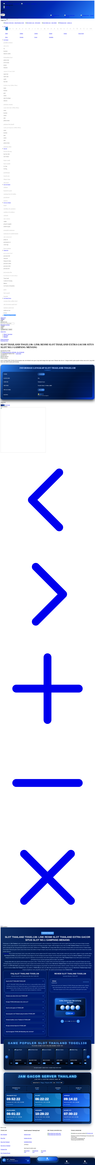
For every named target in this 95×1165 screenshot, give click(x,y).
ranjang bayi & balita (10, 194)
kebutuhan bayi (8, 57)
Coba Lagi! (70, 1013)
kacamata (5, 51)
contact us (69, 22)
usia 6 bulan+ (6, 156)
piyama (5, 65)
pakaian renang (8, 104)
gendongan (7, 172)
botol (5, 205)
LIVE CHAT (85, 1163)
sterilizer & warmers (10, 208)
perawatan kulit (7, 255)
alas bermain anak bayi (10, 304)
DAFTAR (47, 1160)
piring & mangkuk (7, 224)
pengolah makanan (9, 230)
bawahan (5, 90)
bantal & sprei (8, 190)
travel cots (7, 176)
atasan (5, 88)
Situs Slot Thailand (5, 1142)
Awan (35, 37)
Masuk (2, 319)
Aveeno (21, 37)
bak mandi (7, 293)
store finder (54, 22)
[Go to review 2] (67, 1021)
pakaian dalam (7, 120)
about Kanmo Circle (19, 22)
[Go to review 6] (75, 1021)
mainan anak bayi (9, 307)
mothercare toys (7, 310)
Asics (6, 37)
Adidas (21, 33)
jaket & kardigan (7, 98)
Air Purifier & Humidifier (9, 285)
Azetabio (51, 37)
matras (6, 200)
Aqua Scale (81, 33)
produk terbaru (8, 42)
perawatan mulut (7, 266)
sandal (5, 79)
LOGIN (28, 1163)
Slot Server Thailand (5, 1145)
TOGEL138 (6, 953)
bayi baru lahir (7, 154)
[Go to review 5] (73, 1021)
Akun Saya (3, 317)
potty (5, 289)
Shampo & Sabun (7, 261)
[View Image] (1, 925)
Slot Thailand (4, 1134)
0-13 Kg (5, 166)
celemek (6, 215)
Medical (5, 283)
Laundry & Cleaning (8, 280)
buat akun (6, 335)
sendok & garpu (7, 226)
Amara (65, 33)
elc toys (5, 312)
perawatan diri (7, 268)
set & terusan (6, 62)
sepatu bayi (6, 74)
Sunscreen (6, 258)
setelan (5, 95)
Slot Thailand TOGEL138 (7, 1156)
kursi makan (7, 248)
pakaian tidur (6, 60)
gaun (5, 93)
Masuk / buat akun (8, 334)
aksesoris (5, 100)
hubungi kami (27, 1134)
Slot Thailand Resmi (5, 1153)
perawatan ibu (8, 272)
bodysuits (5, 67)
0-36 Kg (5, 168)
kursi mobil (7, 163)
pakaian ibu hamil (9, 124)
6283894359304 (28, 1142)
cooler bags (6, 244)
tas (4, 48)
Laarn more (18, 353)
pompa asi (6, 239)
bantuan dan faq (28, 1138)
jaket (5, 118)
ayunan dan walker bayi (10, 301)
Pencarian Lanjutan (5, 324)
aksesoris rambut (7, 53)
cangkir (5, 221)
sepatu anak (6, 76)
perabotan (6, 197)
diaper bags (7, 179)
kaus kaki (5, 81)
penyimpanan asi (7, 242)
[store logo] (12, 20)
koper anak (7, 160)
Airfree (36, 33)
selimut (6, 187)
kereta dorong (8, 151)
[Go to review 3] (68, 1021)
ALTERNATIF (67, 1163)
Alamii (50, 33)
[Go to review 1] (65, 1021)
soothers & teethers (9, 212)
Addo (6, 33)
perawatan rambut (7, 263)
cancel (2, 326)
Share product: (4, 406)
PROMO (9, 1163)
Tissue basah (6, 278)
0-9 (91, 28)
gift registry (34, 3)
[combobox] (7, 323)
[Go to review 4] (70, 1021)
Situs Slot (3, 1138)
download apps (16, 3)
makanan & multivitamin (11, 233)
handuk (6, 296)
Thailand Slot (4, 1149)
